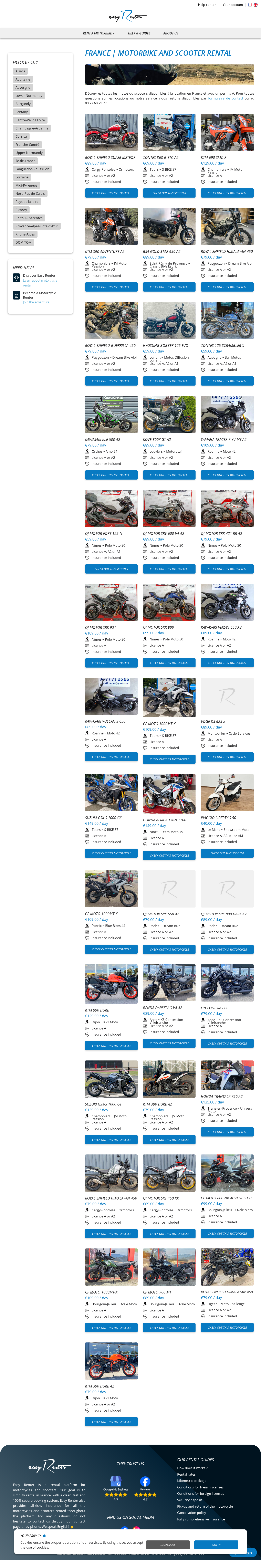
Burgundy (23, 104)
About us (170, 33)
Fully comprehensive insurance (201, 1519)
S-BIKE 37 (169, 169)
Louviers (156, 451)
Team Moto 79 (172, 832)
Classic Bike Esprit (163, 266)
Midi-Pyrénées (26, 185)
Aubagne (214, 357)
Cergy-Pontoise (103, 169)
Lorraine (22, 177)
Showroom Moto (237, 829)
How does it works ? (192, 1468)
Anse (153, 1019)
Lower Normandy (28, 95)
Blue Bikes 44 (115, 925)
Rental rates (186, 1474)
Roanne (213, 451)
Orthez (97, 451)
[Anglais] (256, 5)
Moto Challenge (233, 1304)
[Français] (250, 5)
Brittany (21, 112)
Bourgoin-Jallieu (220, 1210)
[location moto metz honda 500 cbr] (227, 321)
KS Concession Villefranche (166, 1021)
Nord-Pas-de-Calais (30, 193)
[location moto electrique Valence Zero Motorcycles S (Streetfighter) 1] (111, 509)
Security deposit (189, 1500)
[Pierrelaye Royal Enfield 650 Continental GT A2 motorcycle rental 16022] (111, 133)
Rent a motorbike (97, 33)
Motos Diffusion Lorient (169, 359)
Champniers (217, 169)
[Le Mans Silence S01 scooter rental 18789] (227, 793)
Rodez (154, 926)
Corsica (21, 136)
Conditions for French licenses (200, 1487)
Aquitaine (22, 79)
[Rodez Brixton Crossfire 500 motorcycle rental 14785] (169, 889)
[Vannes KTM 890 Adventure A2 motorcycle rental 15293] (111, 984)
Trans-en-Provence (222, 1108)
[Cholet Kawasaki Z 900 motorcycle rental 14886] (169, 133)
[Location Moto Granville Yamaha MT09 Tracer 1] (227, 1267)
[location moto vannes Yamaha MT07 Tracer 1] (169, 321)
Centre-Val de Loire (30, 120)
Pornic (97, 925)
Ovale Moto (244, 1210)
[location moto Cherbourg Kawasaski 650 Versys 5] (227, 227)
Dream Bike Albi (240, 263)
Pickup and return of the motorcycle (205, 1506)
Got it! (216, 1545)
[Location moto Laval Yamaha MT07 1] (227, 133)
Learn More (167, 1545)
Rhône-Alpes (25, 234)
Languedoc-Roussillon (32, 169)
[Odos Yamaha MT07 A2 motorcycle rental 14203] (227, 415)
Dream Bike (171, 926)
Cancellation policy (191, 1512)
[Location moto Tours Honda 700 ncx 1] (227, 1173)
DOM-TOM (23, 242)
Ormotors (126, 169)
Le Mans (214, 829)
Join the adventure (36, 302)
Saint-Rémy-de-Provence (168, 263)
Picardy (21, 210)
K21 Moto (110, 1022)
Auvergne (22, 87)
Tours (154, 169)
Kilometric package (191, 1480)
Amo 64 (111, 451)
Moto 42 (229, 451)
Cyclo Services (239, 733)
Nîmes (97, 545)
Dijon (96, 1022)
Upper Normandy (29, 152)
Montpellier (216, 733)
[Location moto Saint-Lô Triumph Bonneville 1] (169, 227)
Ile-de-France (25, 161)
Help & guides (139, 33)
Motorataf (174, 451)
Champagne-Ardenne (31, 128)
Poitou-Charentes (29, 218)
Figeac (212, 1304)
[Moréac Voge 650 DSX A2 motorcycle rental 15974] (227, 697)
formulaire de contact (225, 98)
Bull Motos (233, 357)
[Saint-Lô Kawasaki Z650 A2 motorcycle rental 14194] (111, 415)
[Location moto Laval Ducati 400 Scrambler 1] (111, 889)
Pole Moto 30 (115, 545)
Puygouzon (216, 263)
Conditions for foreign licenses (200, 1493)
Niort (154, 832)
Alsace (20, 71)
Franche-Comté (27, 144)
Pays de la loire (27, 201)
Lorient (155, 357)
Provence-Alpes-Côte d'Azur (36, 226)
